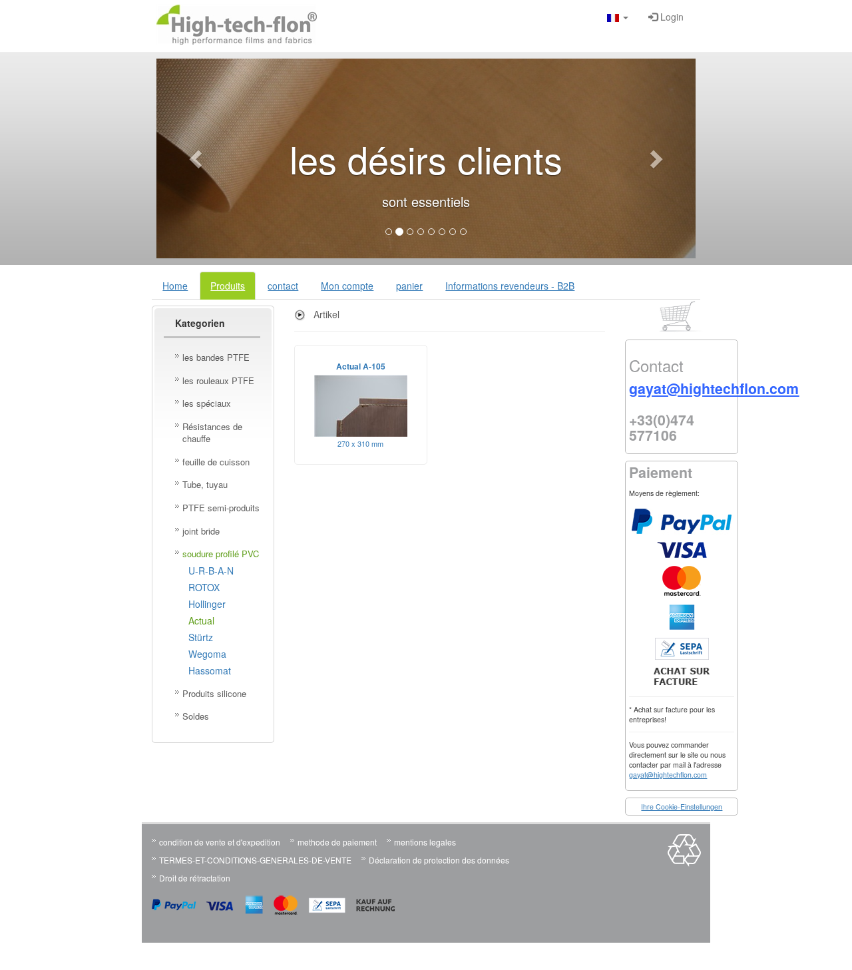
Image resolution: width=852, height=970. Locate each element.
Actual (201, 620)
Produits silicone (214, 693)
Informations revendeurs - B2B (509, 285)
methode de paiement (337, 842)
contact (283, 285)
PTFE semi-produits (221, 507)
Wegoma (207, 653)
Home (175, 285)
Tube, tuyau (205, 484)
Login (671, 16)
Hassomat (209, 670)
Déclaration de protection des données (439, 859)
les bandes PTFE (216, 357)
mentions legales (425, 842)
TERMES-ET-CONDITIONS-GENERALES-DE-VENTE (255, 859)
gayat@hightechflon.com (668, 775)
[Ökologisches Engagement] (684, 862)
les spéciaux (206, 403)
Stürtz (200, 637)
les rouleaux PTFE (218, 380)
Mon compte (347, 285)
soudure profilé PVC (220, 553)
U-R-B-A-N (211, 570)
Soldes (195, 716)
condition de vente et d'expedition (219, 842)
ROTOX (204, 587)
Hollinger (207, 603)
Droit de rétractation (194, 877)
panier (409, 285)
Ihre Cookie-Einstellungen (681, 807)
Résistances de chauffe (212, 432)
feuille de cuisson (216, 461)
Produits (227, 285)
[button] (617, 16)
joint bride (201, 531)
